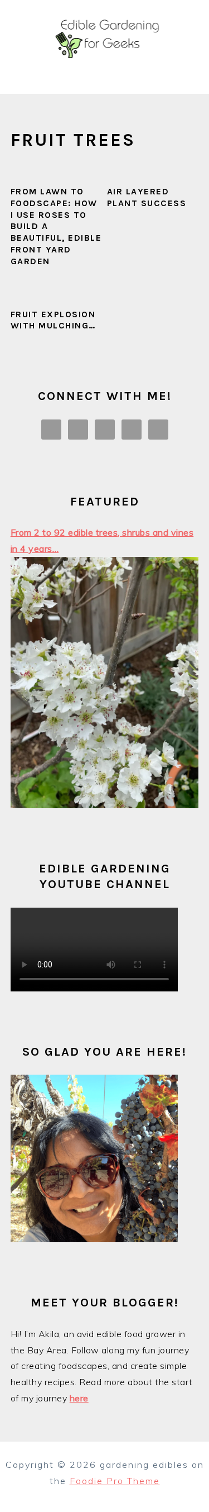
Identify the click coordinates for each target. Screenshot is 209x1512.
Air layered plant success (147, 197)
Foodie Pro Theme (115, 1480)
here (79, 1398)
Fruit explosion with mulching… (53, 320)
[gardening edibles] (104, 80)
